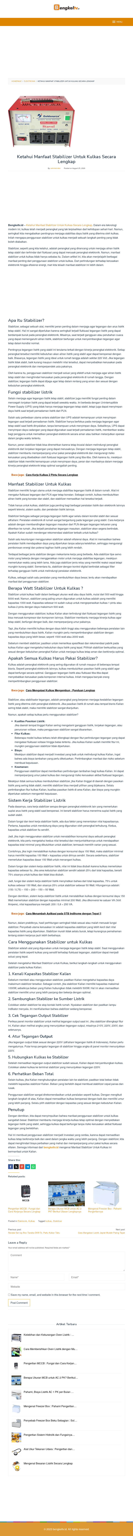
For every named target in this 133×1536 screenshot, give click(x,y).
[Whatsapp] (33, 1166)
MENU (119, 21)
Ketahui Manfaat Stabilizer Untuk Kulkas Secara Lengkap (59, 225)
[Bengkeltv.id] (66, 7)
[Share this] (10, 1166)
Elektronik (22, 1220)
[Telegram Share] (27, 1166)
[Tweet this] (16, 1166)
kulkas (49, 1220)
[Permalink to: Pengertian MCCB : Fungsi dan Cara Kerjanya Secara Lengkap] (26, 1193)
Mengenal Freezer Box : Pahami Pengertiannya (104, 1210)
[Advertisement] (66, 52)
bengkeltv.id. (60, 1529)
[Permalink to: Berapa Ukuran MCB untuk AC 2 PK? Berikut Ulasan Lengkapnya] (66, 1193)
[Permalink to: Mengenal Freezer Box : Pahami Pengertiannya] (106, 1193)
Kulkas (31, 1220)
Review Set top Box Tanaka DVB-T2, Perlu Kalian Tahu (34, 1231)
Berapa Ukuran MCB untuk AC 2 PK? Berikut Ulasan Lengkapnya (64, 1210)
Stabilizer (57, 1220)
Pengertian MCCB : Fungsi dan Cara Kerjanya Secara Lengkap (24, 1210)
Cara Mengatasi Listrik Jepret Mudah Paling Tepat (101, 1231)
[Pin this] (21, 1166)
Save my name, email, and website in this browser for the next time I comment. (55, 1295)
